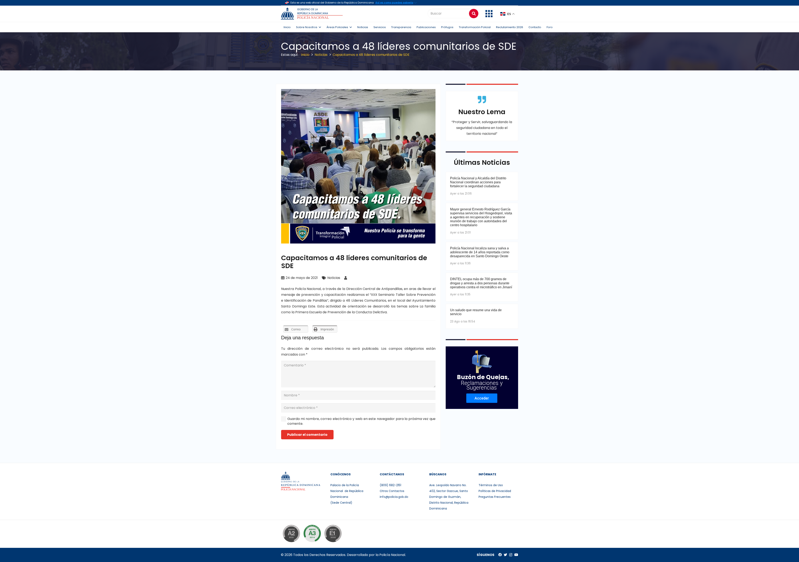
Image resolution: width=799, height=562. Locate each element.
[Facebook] (500, 554)
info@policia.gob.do (394, 497)
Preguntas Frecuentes (495, 497)
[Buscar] (473, 13)
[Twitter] (505, 554)
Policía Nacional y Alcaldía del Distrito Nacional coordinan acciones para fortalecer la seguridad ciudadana (478, 182)
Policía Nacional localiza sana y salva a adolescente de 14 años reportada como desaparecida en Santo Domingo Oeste (479, 252)
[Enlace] (312, 13)
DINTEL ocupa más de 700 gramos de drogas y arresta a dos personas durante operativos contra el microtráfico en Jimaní (481, 283)
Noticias (333, 277)
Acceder (482, 398)
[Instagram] (510, 555)
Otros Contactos (392, 491)
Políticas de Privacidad (495, 491)
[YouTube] (516, 554)
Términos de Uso (491, 485)
